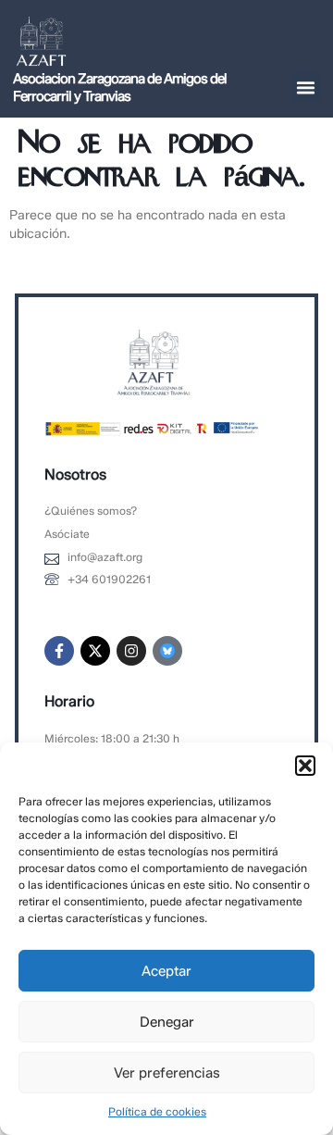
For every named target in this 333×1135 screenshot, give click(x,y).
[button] (305, 765)
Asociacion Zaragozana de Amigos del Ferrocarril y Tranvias (120, 87)
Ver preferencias (167, 1073)
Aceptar (166, 971)
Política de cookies (157, 1111)
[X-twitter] (95, 651)
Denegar (167, 1022)
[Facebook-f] (59, 651)
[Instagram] (131, 651)
